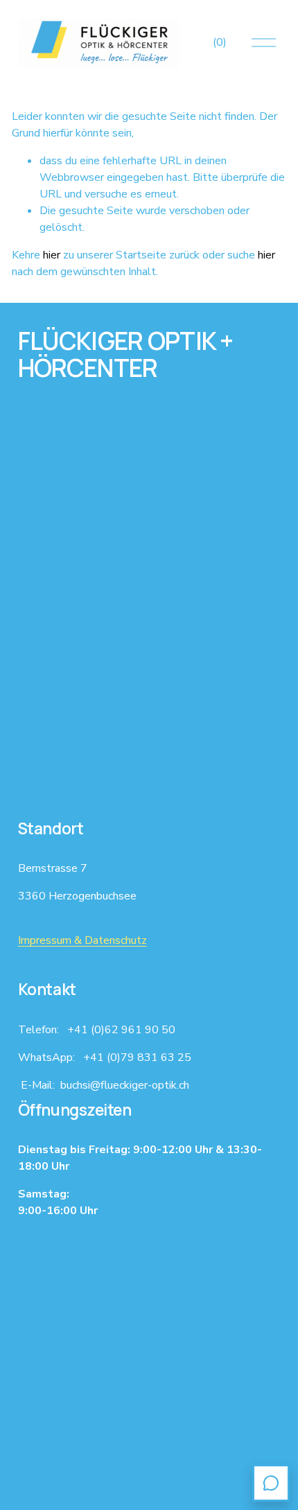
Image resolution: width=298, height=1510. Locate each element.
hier (51, 255)
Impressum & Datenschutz (82, 940)
